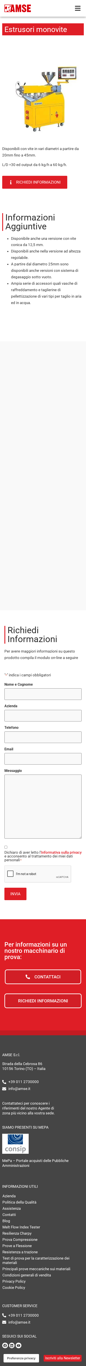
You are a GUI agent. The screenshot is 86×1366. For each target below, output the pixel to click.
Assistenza (11, 1208)
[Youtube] (18, 1345)
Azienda (10, 706)
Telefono (11, 727)
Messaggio (13, 771)
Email (8, 749)
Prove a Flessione (17, 1246)
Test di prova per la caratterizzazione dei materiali (35, 1260)
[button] (78, 8)
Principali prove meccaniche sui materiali (36, 1269)
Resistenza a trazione (20, 1252)
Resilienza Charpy (17, 1233)
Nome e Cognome (18, 684)
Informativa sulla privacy (61, 852)
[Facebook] (5, 1345)
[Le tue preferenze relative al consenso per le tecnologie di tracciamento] (21, 1358)
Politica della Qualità (19, 1202)
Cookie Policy (13, 1287)
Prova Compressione (19, 1239)
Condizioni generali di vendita (26, 1275)
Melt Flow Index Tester (21, 1227)
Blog (6, 1221)
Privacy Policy (14, 1281)
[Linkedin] (12, 1345)
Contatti (9, 1214)
